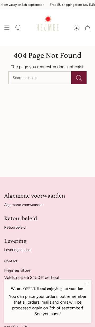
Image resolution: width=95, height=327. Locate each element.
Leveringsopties (17, 250)
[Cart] (87, 27)
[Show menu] (7, 27)
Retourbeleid (15, 227)
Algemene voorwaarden (24, 205)
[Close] (87, 283)
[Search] (79, 77)
